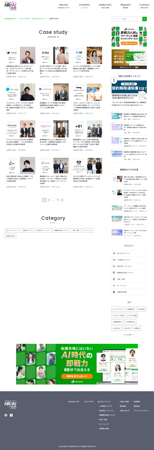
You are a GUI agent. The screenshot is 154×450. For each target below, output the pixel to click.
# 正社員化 (141, 309)
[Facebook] (6, 415)
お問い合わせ (124, 410)
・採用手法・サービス (106, 410)
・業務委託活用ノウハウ (106, 415)
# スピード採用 (118, 315)
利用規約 (137, 401)
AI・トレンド (88, 230)
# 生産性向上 (130, 322)
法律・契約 (75, 230)
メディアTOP (24, 18)
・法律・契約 (102, 419)
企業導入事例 (11, 76)
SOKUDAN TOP (10, 18)
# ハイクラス (117, 309)
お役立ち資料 (124, 401)
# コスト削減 (132, 315)
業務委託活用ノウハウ (61, 230)
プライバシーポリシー (141, 410)
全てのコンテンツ (39, 18)
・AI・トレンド (103, 424)
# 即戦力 (137, 328)
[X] (11, 415)
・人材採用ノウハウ (105, 406)
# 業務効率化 (117, 322)
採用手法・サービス (43, 230)
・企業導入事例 (103, 428)
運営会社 (137, 406)
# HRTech (116, 328)
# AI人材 (127, 328)
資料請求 (123, 406)
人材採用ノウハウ (27, 230)
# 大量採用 (130, 309)
